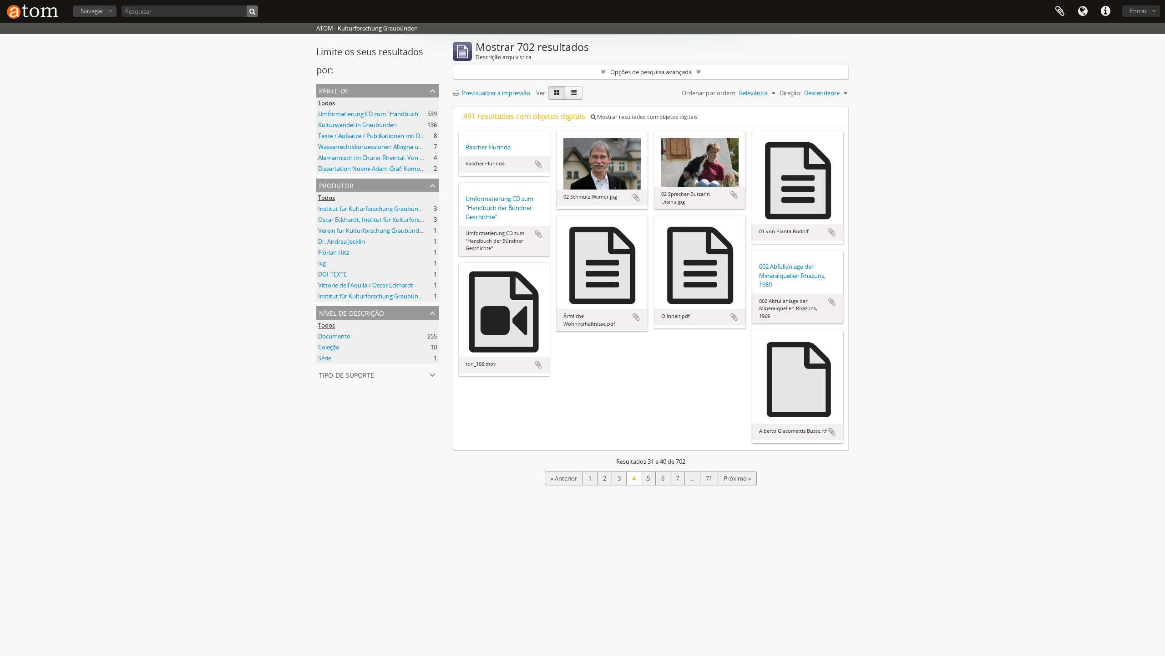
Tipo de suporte (346, 374)
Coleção (328, 347)
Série (324, 358)
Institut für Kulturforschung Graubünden (373, 209)
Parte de (334, 90)
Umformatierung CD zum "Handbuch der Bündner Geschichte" (402, 114)
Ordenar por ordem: (709, 93)
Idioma (1082, 11)
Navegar (92, 11)
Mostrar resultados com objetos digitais (647, 117)
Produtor (336, 185)
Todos (326, 103)
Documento (334, 336)
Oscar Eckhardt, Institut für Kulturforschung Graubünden (395, 219)
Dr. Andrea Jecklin (341, 241)
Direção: (790, 93)
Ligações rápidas (1105, 11)
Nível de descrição (351, 312)
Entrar (1138, 11)
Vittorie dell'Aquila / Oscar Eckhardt (365, 285)
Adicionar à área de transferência (538, 164)
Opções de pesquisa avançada (651, 72)
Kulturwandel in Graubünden (357, 125)
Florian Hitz (333, 252)
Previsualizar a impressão (495, 93)
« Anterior (564, 478)
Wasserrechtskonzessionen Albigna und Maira (380, 147)
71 (709, 478)
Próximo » (737, 478)
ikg (322, 263)
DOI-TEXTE (332, 274)
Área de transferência (1059, 11)
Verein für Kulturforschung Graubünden (372, 230)
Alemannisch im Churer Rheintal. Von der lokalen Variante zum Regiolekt (415, 158)
